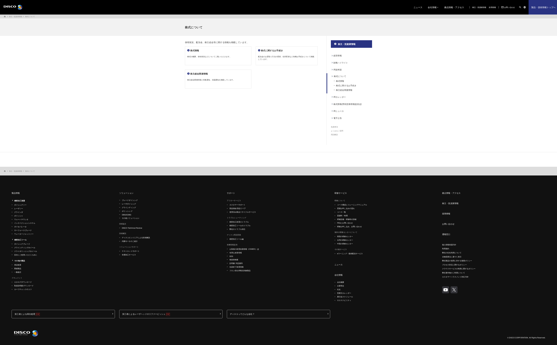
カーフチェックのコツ (23, 289)
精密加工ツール (20, 239)
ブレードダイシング (130, 200)
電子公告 (337, 118)
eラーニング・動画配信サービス (350, 253)
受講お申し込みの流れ (346, 208)
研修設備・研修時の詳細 (346, 219)
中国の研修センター (345, 243)
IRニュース (338, 111)
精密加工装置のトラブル (239, 222)
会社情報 (432, 7)
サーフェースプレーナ (23, 230)
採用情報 (492, 7)
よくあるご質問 (337, 130)
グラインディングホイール (24, 247)
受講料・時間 (342, 215)
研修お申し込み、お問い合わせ (349, 226)
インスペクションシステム (24, 223)
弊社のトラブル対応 (237, 229)
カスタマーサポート (237, 204)
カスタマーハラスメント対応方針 (455, 276)
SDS (231, 256)
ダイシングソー (20, 205)
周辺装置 (17, 265)
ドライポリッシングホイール (25, 251)
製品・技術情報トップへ (543, 7)
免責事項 (334, 127)
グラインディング (129, 207)
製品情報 (16, 192)
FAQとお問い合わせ (345, 223)
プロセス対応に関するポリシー (454, 264)
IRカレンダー (339, 96)
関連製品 (17, 268)
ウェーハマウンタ (21, 219)
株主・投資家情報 (479, 7)
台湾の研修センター (345, 240)
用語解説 (334, 134)
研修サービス (340, 192)
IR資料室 (337, 69)
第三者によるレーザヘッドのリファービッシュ (143, 314)
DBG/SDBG (126, 214)
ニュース (418, 7)
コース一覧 (341, 212)
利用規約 (445, 248)
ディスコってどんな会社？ (242, 314)
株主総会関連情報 (344, 89)
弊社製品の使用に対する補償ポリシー (457, 260)
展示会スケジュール (345, 296)
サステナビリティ (344, 300)
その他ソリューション (130, 218)
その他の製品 (19, 260)
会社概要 (340, 282)
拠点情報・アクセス (454, 7)
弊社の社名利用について (451, 252)
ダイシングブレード (22, 244)
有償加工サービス (129, 254)
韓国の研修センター (345, 236)
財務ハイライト (340, 62)
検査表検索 (233, 259)
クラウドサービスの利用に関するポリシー (458, 268)
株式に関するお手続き (346, 85)
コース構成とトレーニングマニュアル (352, 204)
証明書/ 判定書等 (236, 263)
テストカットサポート (130, 251)
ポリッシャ (18, 215)
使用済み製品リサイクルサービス (242, 212)
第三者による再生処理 (25, 314)
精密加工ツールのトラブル (240, 225)
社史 (339, 289)
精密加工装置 (19, 200)
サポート (231, 192)
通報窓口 (446, 234)
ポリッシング (127, 211)
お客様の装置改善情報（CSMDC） (243, 249)
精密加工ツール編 (236, 239)
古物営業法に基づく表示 (451, 256)
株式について (30, 16)
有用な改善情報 (235, 252)
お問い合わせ (508, 7)
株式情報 (340, 80)
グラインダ (18, 212)
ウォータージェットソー (24, 234)
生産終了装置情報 (236, 267)
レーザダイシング (129, 203)
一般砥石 (17, 272)
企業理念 (340, 285)
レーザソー (18, 208)
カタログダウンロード (23, 282)
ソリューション (126, 192)
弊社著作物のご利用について (453, 272)
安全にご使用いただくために (25, 254)
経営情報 (337, 55)
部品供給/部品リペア (237, 208)
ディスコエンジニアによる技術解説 (136, 237)
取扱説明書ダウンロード (24, 285)
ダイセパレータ (20, 226)
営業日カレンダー (344, 293)
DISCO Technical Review (132, 228)
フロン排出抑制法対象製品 (240, 270)
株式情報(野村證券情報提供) (346, 104)
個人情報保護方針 (449, 244)
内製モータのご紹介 (130, 241)
